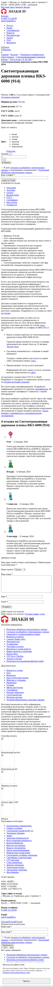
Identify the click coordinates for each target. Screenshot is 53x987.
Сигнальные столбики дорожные (22, 855)
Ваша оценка (8, 569)
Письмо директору (15, 692)
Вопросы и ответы (15, 637)
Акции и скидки (14, 659)
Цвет (3, 141)
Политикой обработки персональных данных (25, 171)
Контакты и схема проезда (19, 649)
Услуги (10, 25)
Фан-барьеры (13, 872)
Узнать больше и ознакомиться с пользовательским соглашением (24, 413)
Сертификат (12, 200)
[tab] (29, 188)
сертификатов (41, 389)
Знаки (9, 835)
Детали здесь (12, 346)
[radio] (17, 134)
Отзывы (10, 685)
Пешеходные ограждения (18, 853)
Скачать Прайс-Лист (16, 639)
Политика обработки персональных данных (27, 629)
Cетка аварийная (14, 862)
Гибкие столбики (14, 828)
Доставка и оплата (15, 646)
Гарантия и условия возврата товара (23, 634)
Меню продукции (15, 687)
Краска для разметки (16, 848)
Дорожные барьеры (16, 833)
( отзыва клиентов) (10, 97)
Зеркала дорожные (15, 865)
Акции (10, 38)
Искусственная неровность (19, 840)
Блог (9, 673)
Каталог (5, 16)
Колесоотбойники (15, 843)
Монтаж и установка (16, 680)
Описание (11, 188)
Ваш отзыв (7, 574)
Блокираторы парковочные (19, 826)
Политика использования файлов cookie (25, 661)
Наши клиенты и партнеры (19, 651)
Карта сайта (12, 654)
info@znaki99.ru (8, 21)
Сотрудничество (14, 695)
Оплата (10, 192)
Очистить (10, 151)
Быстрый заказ (8, 7)
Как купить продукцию (17, 678)
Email (4, 601)
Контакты (11, 42)
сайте (32, 372)
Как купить (12, 202)
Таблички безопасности (18, 838)
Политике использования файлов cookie (16, 973)
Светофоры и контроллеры (19, 857)
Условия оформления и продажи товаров (25, 700)
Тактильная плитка (15, 867)
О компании (12, 644)
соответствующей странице (16, 382)
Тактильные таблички (17, 870)
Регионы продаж (14, 697)
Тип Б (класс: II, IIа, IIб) (21, 59)
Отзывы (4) (12, 205)
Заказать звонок (22, 7)
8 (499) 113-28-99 (9, 18)
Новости (11, 33)
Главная (4, 54)
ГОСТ (9, 197)
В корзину (6, 163)
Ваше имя (6, 926)
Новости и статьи (15, 670)
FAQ (9, 40)
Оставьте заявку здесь (35, 614)
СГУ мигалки (13, 860)
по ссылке (5, 313)
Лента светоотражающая (18, 850)
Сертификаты (13, 30)
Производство (13, 35)
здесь (42, 325)
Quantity (5, 154)
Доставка (11, 190)
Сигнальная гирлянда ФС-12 (20, 831)
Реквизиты (12, 682)
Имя (4, 596)
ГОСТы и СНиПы (15, 656)
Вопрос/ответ (13, 195)
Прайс (9, 28)
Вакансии (11, 675)
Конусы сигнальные (16, 845)
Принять (26, 981)
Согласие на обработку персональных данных (28, 632)
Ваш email (6, 932)
